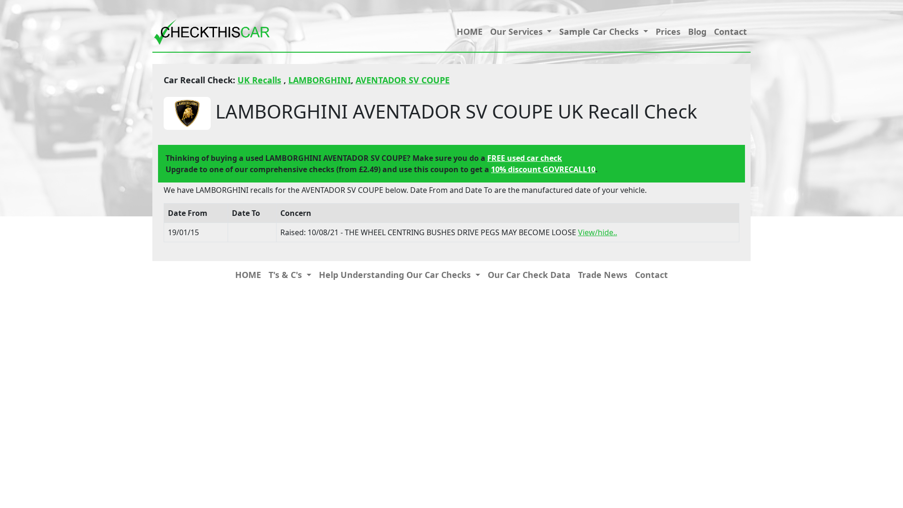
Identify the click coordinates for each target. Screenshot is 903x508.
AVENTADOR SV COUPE (403, 80)
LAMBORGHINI (319, 80)
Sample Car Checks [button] (600, 31)
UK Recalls (259, 80)
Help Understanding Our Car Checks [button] (396, 274)
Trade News (602, 274)
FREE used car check (524, 158)
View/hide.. (597, 232)
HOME (470, 31)
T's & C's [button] (286, 274)
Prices (668, 31)
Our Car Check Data (529, 274)
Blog (697, 31)
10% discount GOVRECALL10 (543, 169)
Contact (730, 31)
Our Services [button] (517, 31)
